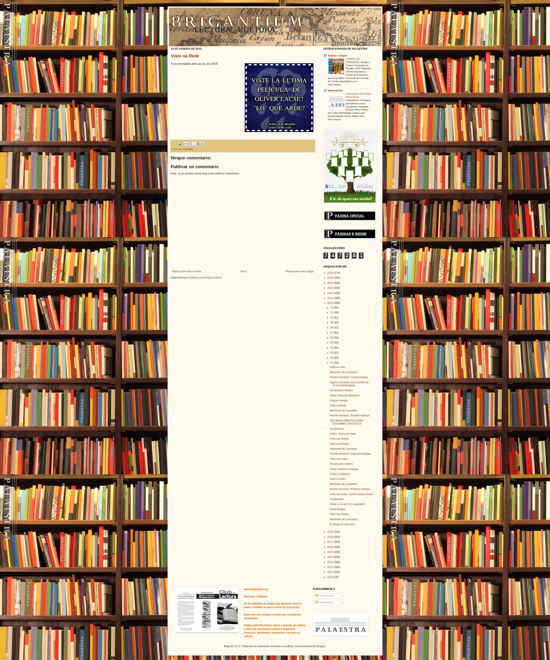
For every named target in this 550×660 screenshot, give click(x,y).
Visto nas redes (339, 458)
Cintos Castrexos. (340, 473)
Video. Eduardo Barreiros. (345, 395)
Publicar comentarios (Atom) (205, 277)
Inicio (243, 271)
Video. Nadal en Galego (344, 469)
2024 (330, 283)
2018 (330, 536)
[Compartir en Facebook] (198, 144)
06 (332, 337)
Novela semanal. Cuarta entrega (349, 377)
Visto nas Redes (339, 443)
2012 (330, 567)
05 (332, 342)
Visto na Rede (185, 56)
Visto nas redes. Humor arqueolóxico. (352, 494)
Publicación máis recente (186, 271)
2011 (330, 572)
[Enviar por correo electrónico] (186, 144)
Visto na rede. (338, 478)
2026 (330, 272)
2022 (330, 293)
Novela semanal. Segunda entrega (350, 453)
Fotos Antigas (337, 509)
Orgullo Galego (339, 400)
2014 (330, 556)
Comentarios (325, 602)
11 (332, 312)
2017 (330, 541)
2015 (330, 552)
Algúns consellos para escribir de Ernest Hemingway (349, 384)
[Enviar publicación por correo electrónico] (179, 143)
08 (332, 327)
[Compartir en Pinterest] (202, 144)
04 (332, 347)
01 (332, 362)
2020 (330, 303)
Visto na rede (337, 367)
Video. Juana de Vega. (343, 433)
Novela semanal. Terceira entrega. (350, 415)
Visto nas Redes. (340, 438)
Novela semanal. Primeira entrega (350, 489)
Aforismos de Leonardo (343, 372)
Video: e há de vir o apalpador (347, 504)
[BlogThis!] (190, 144)
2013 (330, 562)
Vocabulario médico (341, 390)
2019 (330, 531)
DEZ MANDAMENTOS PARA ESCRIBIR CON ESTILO (346, 422)
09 (332, 322)
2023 (330, 287)
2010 (330, 577)
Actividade (187, 149)
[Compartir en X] (194, 144)
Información (335, 90)
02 (332, 357)
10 (332, 317)
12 (332, 307)
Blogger (320, 646)
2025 (330, 277)
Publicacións (325, 595)
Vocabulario (337, 428)
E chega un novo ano (342, 524)
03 (332, 352)
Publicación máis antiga (300, 271)
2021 (330, 298)
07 (332, 332)
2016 (330, 547)
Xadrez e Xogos (337, 55)
